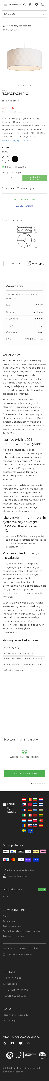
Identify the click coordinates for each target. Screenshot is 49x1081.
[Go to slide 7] (44, 783)
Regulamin (9, 921)
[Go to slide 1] (31, 783)
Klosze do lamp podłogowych (18, 653)
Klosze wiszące (11, 664)
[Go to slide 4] (37, 783)
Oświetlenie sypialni (13, 670)
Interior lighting (11, 647)
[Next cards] (12, 783)
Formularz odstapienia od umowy (21, 931)
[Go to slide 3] (35, 783)
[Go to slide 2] (33, 783)
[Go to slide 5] (40, 783)
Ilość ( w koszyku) (12, 172)
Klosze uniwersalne (34, 659)
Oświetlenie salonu (31, 664)
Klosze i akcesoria (13, 659)
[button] (5, 4)
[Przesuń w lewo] (19, 85)
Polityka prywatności (14, 936)
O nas (6, 916)
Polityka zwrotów (12, 926)
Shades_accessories (20, 25)
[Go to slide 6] (42, 783)
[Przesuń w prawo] (30, 85)
